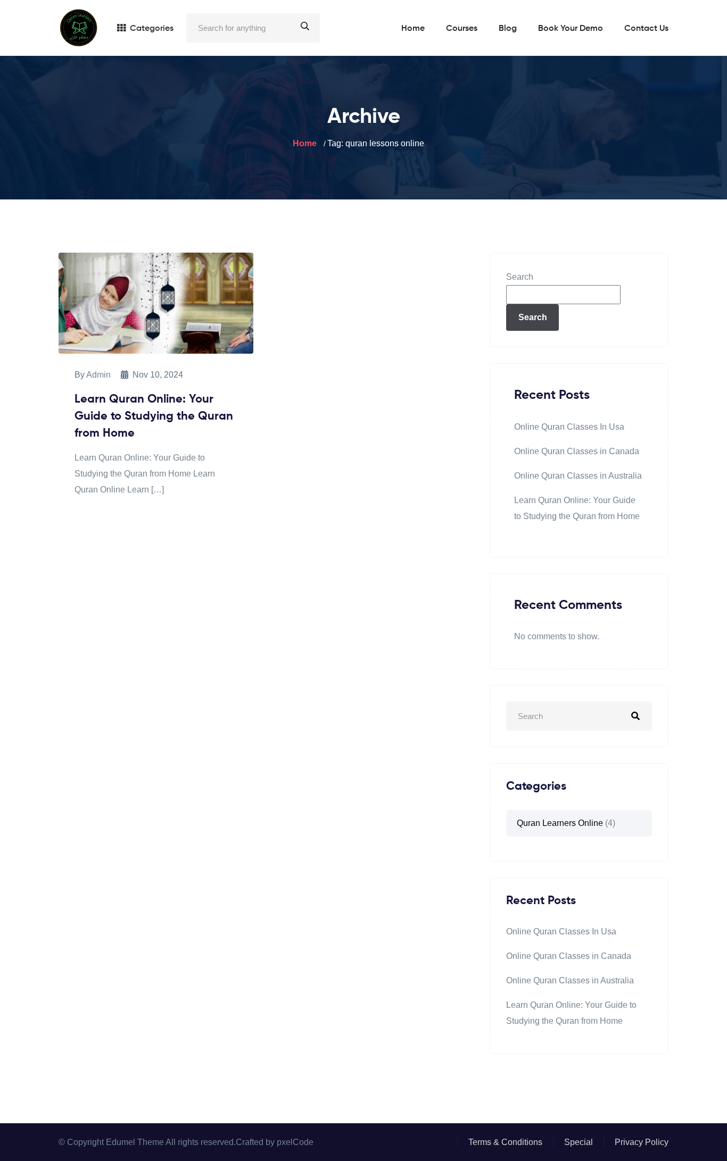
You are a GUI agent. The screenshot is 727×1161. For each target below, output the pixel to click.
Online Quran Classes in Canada (576, 451)
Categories (152, 28)
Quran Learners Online (560, 823)
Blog (508, 28)
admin (98, 374)
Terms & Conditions (505, 1142)
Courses (461, 28)
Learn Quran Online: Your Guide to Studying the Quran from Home (154, 416)
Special (578, 1142)
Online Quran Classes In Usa (569, 426)
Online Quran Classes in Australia (578, 475)
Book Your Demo (570, 28)
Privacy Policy (641, 1142)
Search (519, 276)
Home (413, 28)
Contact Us (646, 28)
